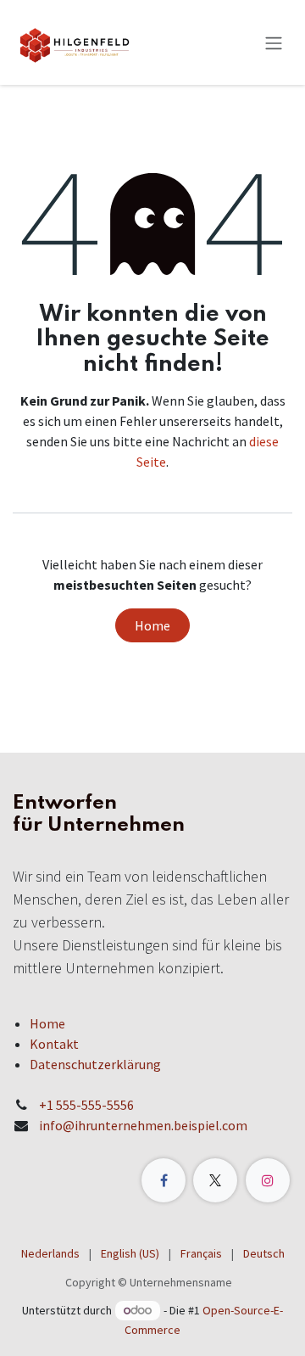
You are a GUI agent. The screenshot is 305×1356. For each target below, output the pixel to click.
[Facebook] (163, 1180)
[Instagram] (268, 1180)
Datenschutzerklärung (95, 1064)
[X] (215, 1180)
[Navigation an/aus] (273, 42)
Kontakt (54, 1043)
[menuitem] (50, 1253)
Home (152, 625)
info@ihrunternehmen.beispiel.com (143, 1125)
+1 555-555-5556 (86, 1104)
